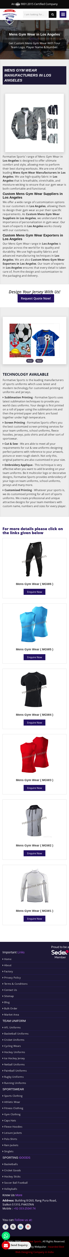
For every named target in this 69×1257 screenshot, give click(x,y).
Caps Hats (9, 1120)
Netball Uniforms (14, 1064)
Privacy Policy (12, 977)
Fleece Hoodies (12, 1126)
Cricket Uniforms (13, 1039)
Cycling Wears (12, 1046)
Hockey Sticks (11, 1176)
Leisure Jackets (12, 1132)
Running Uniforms (14, 1083)
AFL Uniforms (12, 1027)
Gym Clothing (11, 1114)
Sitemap (8, 996)
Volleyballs (10, 1188)
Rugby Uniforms (13, 1076)
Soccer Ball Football (15, 1182)
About (7, 965)
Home (7, 959)
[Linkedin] (20, 1227)
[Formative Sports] (10, 17)
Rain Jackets (10, 1145)
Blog (6, 1002)
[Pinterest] (28, 1227)
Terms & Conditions (15, 983)
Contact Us (10, 990)
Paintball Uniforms (15, 1070)
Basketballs (10, 1164)
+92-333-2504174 (25, 1208)
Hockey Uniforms (14, 1052)
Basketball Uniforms (15, 1033)
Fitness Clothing (13, 1108)
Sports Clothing (12, 1095)
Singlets (8, 1151)
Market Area (11, 1014)
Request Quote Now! (36, 298)
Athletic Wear (11, 1102)
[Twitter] (13, 1227)
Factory (8, 971)
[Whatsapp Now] (6, 1236)
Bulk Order (10, 1008)
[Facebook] (5, 1227)
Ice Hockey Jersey (14, 1058)
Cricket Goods (12, 1170)
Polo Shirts (10, 1139)
